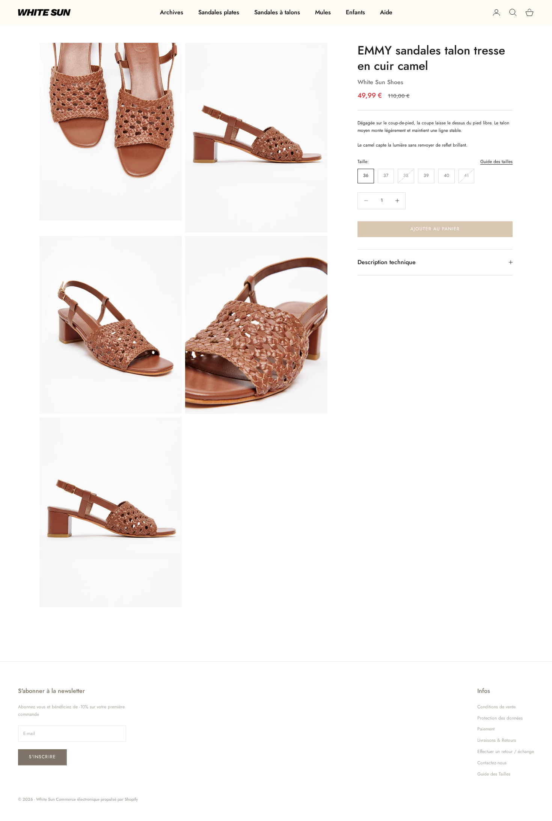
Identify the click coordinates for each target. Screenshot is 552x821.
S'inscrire (42, 756)
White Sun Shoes (380, 82)
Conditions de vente (496, 706)
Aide (386, 12)
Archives (171, 12)
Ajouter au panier (434, 228)
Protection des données (500, 718)
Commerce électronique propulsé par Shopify (97, 799)
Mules (323, 12)
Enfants (355, 12)
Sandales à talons (277, 12)
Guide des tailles (496, 161)
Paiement (486, 729)
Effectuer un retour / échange (505, 751)
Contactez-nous (492, 762)
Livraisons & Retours (496, 740)
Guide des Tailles (493, 774)
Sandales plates (218, 12)
